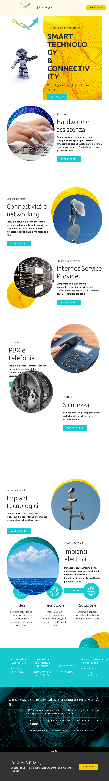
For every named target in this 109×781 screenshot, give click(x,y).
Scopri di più (69, 159)
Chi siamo (57, 97)
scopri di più (75, 428)
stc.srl (55, 750)
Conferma (88, 766)
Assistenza (96, 7)
